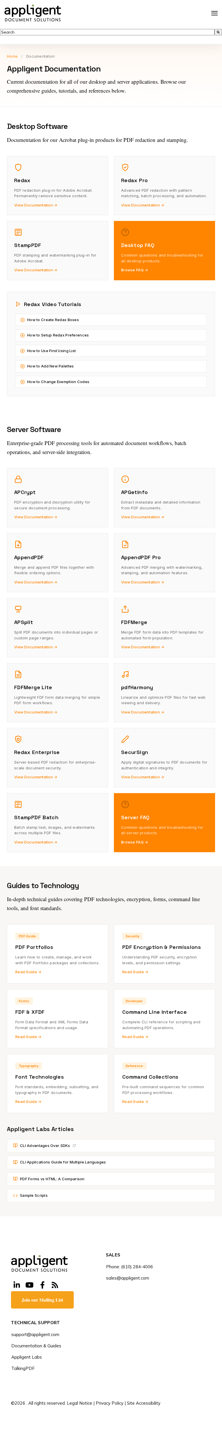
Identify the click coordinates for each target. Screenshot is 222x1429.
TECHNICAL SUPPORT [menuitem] (35, 1322)
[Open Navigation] (214, 13)
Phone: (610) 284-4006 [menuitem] (129, 1266)
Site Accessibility (143, 1403)
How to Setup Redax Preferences (58, 335)
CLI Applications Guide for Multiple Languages (63, 1162)
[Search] (218, 32)
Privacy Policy (109, 1403)
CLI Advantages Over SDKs (45, 1145)
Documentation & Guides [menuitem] (36, 1346)
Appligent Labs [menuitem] (26, 1357)
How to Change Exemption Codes (58, 381)
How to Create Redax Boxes (53, 319)
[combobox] (107, 32)
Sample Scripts (34, 1195)
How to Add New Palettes (50, 366)
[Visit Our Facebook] (42, 1285)
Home (12, 56)
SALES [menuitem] (113, 1255)
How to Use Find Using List (51, 350)
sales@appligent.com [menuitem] (127, 1278)
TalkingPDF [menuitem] (23, 1368)
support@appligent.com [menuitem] (35, 1334)
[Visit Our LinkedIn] (17, 1285)
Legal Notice (79, 1403)
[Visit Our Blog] (55, 1285)
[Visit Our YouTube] (29, 1285)
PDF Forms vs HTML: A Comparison (52, 1178)
